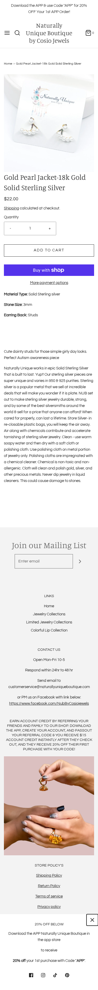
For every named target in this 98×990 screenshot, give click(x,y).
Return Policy (49, 886)
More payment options (49, 283)
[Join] (80, 561)
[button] (49, 123)
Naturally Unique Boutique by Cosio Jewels (49, 33)
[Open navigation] (7, 33)
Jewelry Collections (49, 614)
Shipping (11, 208)
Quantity (11, 217)
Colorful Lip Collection (49, 630)
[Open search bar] (19, 33)
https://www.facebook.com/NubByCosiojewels (49, 704)
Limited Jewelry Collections (49, 622)
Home (8, 63)
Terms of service (49, 896)
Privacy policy (49, 907)
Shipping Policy (49, 875)
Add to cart (49, 250)
